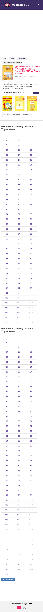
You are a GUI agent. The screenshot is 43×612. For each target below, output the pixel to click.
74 (31, 249)
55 (19, 219)
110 (31, 308)
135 (31, 554)
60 (7, 229)
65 (31, 234)
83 (31, 263)
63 (7, 234)
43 (19, 199)
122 (19, 535)
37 (19, 189)
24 (31, 170)
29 (19, 382)
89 (31, 273)
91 (19, 278)
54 (7, 219)
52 (19, 214)
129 (31, 544)
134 (19, 554)
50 (31, 209)
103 (19, 298)
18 (31, 160)
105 (6, 303)
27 (31, 175)
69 (7, 244)
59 (31, 224)
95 (31, 283)
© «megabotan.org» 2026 (21, 604)
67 (19, 239)
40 (19, 194)
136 (6, 559)
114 (6, 318)
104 (31, 298)
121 (6, 535)
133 (6, 554)
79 (19, 259)
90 (7, 278)
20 (19, 165)
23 (19, 170)
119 (31, 323)
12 (31, 150)
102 (6, 298)
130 (6, 549)
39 (7, 194)
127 (6, 544)
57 (7, 224)
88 (19, 273)
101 (31, 293)
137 (19, 559)
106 (19, 303)
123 (31, 535)
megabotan (20, 4)
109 (19, 308)
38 (31, 189)
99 (7, 293)
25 (7, 175)
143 (19, 569)
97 (19, 288)
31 (31, 180)
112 (19, 313)
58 (19, 224)
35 (31, 185)
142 (6, 569)
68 (31, 239)
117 (6, 323)
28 (7, 180)
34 (7, 392)
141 (31, 564)
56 (31, 219)
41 (31, 194)
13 (7, 155)
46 (19, 204)
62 (31, 229)
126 (31, 540)
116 (31, 318)
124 (6, 540)
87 (7, 273)
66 (7, 239)
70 (19, 244)
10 (7, 150)
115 (19, 318)
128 (19, 544)
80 (31, 259)
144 (31, 569)
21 (31, 165)
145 (6, 574)
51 (7, 214)
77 (31, 254)
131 (19, 549)
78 (7, 259)
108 (6, 308)
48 (7, 209)
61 (19, 229)
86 (31, 268)
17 (19, 160)
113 (31, 313)
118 (19, 323)
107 (31, 303)
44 (31, 199)
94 (19, 283)
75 (7, 254)
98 (31, 288)
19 (7, 165)
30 (19, 180)
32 (7, 185)
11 (19, 150)
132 (31, 549)
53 (31, 214)
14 (19, 155)
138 (31, 559)
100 (19, 293)
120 (31, 530)
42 (7, 199)
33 (19, 185)
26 (19, 175)
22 (7, 170)
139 (6, 564)
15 (31, 155)
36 (7, 189)
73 (19, 249)
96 (7, 288)
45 (7, 204)
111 (6, 313)
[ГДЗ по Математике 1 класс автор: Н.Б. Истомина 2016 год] (7, 110)
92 (31, 278)
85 (19, 268)
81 (7, 263)
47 (31, 204)
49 (19, 209)
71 (31, 244)
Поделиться (9, 579)
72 (7, 249)
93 (7, 283)
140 (19, 564)
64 (19, 234)
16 (7, 160)
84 (7, 268)
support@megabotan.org (19, 607)
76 (19, 254)
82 (19, 263)
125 (19, 540)
